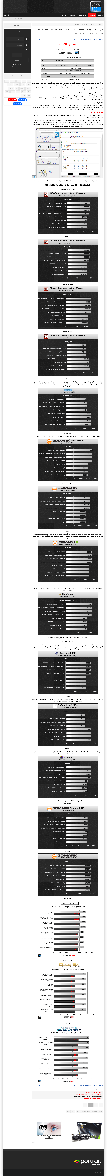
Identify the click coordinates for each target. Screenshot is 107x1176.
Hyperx (21, 88)
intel (16, 88)
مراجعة (68, 1111)
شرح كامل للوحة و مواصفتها (93, 1092)
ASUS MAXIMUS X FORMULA (89, 1111)
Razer (18, 92)
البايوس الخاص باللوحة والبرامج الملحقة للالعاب (88, 1094)
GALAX (10, 85)
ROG (73, 1111)
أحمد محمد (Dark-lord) (97, 34)
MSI (29, 92)
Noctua (23, 92)
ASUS (76, 34)
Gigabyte (28, 88)
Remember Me (18, 65)
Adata (29, 81)
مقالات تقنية (83, 15)
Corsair (28, 85)
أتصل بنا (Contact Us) (19, 19)
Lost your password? (17, 67)
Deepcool (16, 85)
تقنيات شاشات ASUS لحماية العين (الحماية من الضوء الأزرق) (49, 1136)
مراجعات (92, 15)
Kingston (11, 88)
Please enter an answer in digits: (21, 50)
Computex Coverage (67, 15)
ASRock (13, 81)
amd (24, 81)
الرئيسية (100, 15)
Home (99, 25)
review (78, 1111)
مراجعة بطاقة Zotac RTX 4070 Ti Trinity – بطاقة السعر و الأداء (86, 1136)
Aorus (19, 81)
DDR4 (22, 85)
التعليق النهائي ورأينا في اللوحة (92, 1098)
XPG (29, 95)
